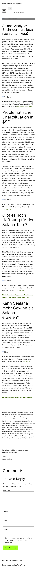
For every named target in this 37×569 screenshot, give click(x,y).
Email (5, 520)
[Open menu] (4, 11)
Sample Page (20, 12)
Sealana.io (26, 361)
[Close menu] (10, 8)
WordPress (21, 565)
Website (5, 529)
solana (10, 459)
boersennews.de (22, 450)
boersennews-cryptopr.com (12, 4)
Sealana (4, 459)
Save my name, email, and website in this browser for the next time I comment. (18, 540)
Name (5, 512)
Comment (7, 490)
